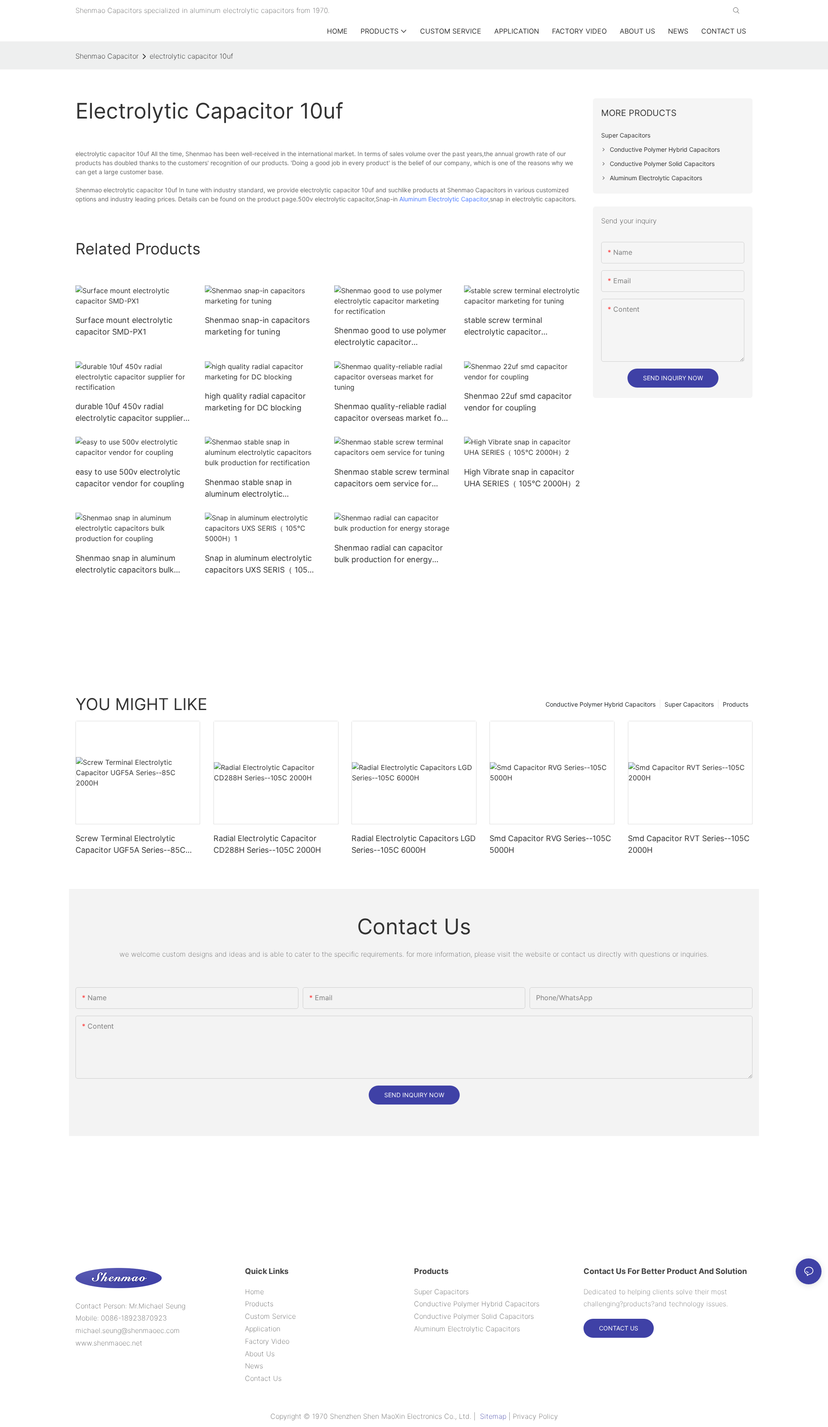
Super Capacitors (689, 704)
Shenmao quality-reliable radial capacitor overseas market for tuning (390, 413)
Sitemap (493, 1416)
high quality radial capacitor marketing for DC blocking (255, 401)
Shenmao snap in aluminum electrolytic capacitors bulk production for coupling (125, 565)
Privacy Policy (535, 1416)
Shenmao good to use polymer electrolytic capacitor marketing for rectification (390, 337)
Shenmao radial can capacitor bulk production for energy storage (388, 554)
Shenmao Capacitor (106, 56)
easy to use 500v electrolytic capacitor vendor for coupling (129, 477)
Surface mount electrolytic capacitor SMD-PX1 (123, 326)
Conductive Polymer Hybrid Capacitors (601, 704)
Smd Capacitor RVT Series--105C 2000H (689, 844)
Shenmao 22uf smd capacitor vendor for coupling (518, 401)
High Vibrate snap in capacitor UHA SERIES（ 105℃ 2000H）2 (522, 477)
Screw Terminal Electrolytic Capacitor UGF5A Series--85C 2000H (130, 845)
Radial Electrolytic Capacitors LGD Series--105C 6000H (413, 844)
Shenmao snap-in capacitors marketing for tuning (257, 326)
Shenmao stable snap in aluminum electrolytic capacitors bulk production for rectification (260, 489)
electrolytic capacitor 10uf (191, 56)
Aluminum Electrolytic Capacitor (443, 199)
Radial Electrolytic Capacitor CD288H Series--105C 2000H (267, 844)
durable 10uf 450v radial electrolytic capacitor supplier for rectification (129, 413)
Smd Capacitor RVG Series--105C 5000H (550, 844)
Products (735, 704)
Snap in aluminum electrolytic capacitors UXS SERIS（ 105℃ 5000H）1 (261, 565)
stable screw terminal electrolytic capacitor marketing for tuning (503, 327)
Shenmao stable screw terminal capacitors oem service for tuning (391, 478)
